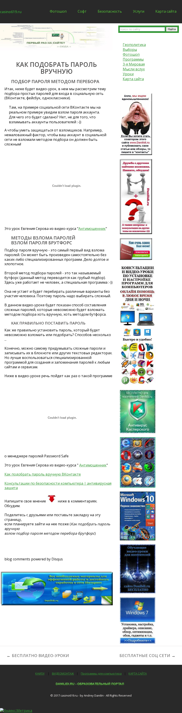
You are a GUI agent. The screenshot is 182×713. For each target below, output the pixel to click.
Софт (82, 11)
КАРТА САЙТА (138, 673)
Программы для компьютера (101, 673)
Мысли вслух (134, 69)
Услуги (138, 11)
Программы (133, 59)
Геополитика (134, 44)
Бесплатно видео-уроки (40, 655)
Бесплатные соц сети (144, 655)
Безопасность (110, 11)
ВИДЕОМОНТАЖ (63, 673)
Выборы (130, 49)
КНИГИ (39, 673)
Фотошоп (58, 11)
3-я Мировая (134, 64)
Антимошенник (92, 228)
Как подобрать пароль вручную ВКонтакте (42, 474)
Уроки (128, 74)
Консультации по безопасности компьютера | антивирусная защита (57, 485)
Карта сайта (165, 11)
